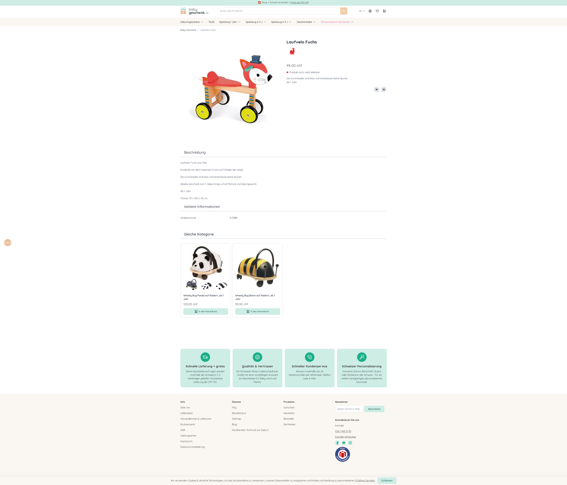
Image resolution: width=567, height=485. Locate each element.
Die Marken (290, 424)
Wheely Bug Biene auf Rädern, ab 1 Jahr (255, 297)
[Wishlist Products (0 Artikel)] (377, 11)
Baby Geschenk (188, 30)
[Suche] (343, 11)
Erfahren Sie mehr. (365, 480)
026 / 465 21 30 (343, 431)
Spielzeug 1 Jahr (228, 21)
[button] (292, 51)
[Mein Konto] (370, 11)
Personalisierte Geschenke (335, 21)
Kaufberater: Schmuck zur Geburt (250, 430)
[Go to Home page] (194, 11)
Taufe (211, 21)
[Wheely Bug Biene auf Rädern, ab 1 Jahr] (257, 268)
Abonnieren (374, 409)
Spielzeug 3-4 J (279, 21)
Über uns (185, 407)
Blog (234, 424)
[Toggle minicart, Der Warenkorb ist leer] (384, 11)
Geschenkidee (304, 21)
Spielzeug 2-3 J (254, 21)
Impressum (186, 441)
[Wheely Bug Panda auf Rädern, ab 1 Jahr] (205, 268)
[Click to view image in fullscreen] (230, 89)
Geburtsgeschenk (190, 21)
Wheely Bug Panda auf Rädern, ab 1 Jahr (203, 297)
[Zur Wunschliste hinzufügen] (377, 89)
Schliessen (387, 480)
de (360, 11)
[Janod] (292, 51)
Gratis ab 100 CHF (300, 2)
